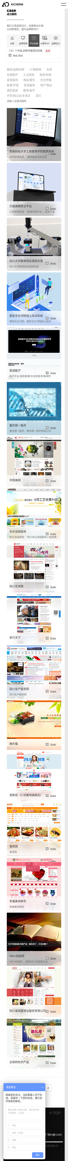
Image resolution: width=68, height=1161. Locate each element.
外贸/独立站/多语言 (19, 95)
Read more (18, 55)
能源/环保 (13, 85)
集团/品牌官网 (15, 69)
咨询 (47, 50)
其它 (38, 95)
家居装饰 (12, 79)
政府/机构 (45, 74)
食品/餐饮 (29, 79)
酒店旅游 (12, 90)
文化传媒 (45, 79)
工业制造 (28, 74)
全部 (49, 69)
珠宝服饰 (29, 85)
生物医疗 (12, 74)
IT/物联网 (35, 69)
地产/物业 (46, 85)
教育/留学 (29, 90)
